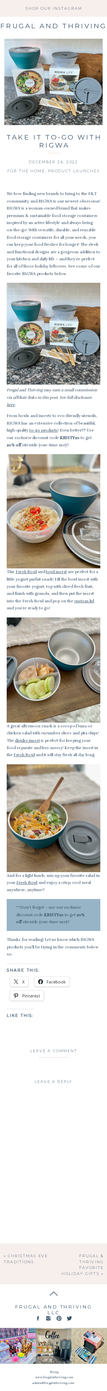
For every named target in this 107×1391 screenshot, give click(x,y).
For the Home (26, 171)
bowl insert (56, 572)
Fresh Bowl (26, 572)
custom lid (84, 601)
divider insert (27, 740)
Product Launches (74, 171)
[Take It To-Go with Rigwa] (53, 82)
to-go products (43, 430)
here (11, 404)
